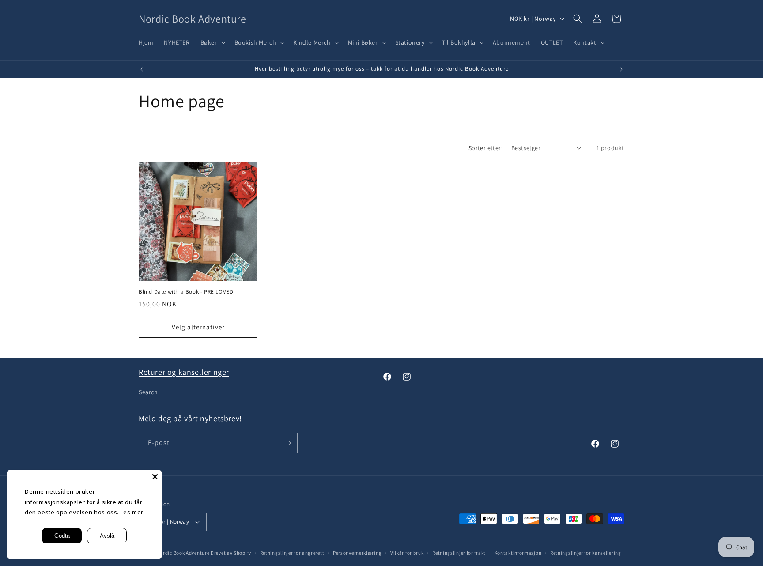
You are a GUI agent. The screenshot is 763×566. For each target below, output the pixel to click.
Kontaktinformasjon (518, 553)
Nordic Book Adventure (183, 553)
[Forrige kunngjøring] (141, 69)
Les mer (132, 512)
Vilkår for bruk (407, 553)
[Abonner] (287, 443)
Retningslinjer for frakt (459, 553)
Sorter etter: (485, 148)
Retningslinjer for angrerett (292, 553)
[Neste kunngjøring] (621, 69)
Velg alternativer (198, 327)
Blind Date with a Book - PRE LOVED (186, 291)
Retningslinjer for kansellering (585, 553)
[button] (212, 42)
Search (148, 392)
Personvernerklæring (357, 553)
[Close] (155, 476)
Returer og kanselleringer (184, 372)
